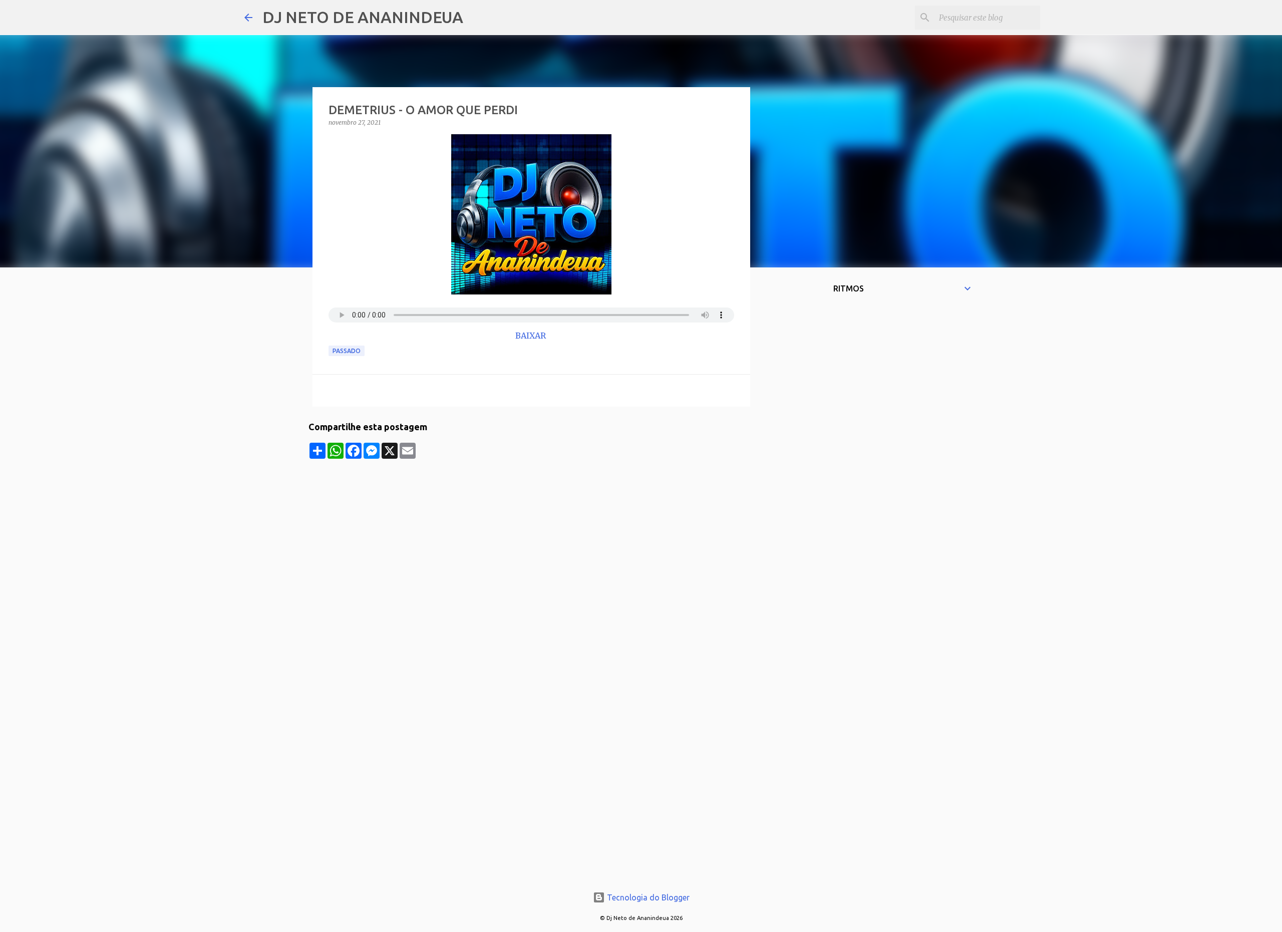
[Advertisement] (531, 529)
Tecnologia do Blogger (647, 897)
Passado (347, 351)
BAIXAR (531, 336)
